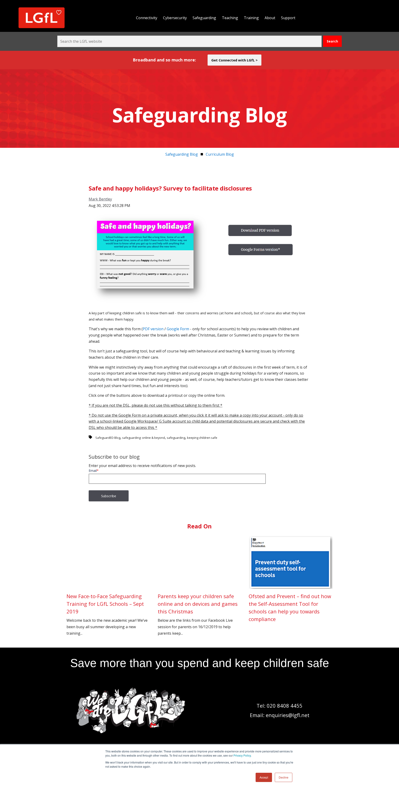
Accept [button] (264, 777)
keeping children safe (202, 438)
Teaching (230, 17)
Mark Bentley (100, 199)
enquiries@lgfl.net (287, 715)
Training (251, 17)
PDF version (153, 328)
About (270, 17)
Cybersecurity (175, 17)
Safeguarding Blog (181, 154)
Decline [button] (283, 777)
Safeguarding (204, 17)
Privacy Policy (242, 755)
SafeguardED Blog (107, 438)
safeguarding (176, 438)
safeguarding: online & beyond (143, 438)
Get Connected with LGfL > (234, 60)
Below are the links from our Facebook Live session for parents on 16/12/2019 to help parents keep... (198, 614)
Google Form (178, 328)
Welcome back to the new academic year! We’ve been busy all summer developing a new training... (107, 614)
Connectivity (146, 17)
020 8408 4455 (284, 705)
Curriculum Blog (220, 154)
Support (288, 17)
